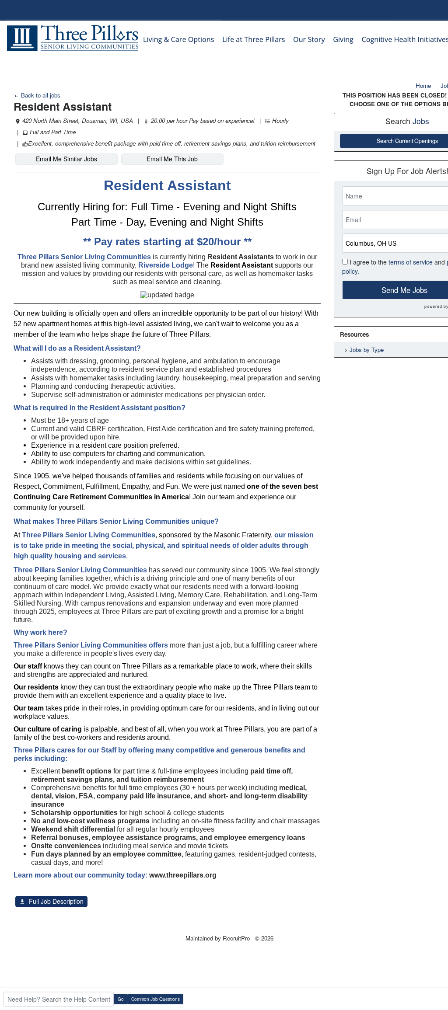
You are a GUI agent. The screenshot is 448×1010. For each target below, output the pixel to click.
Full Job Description (56, 901)
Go (121, 999)
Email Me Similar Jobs (66, 158)
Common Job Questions (155, 999)
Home (423, 85)
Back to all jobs (39, 95)
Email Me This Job (172, 158)
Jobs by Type (367, 349)
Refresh (299, 938)
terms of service (410, 262)
